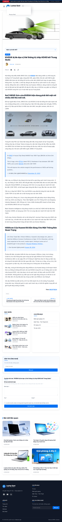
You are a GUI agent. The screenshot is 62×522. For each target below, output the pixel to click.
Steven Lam (18, 519)
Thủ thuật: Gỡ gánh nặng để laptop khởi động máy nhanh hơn (44, 440)
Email (33, 398)
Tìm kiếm (4, 506)
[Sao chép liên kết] (18, 69)
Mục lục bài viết (11, 49)
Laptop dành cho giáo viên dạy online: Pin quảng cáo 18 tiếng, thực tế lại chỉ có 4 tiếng (29, 1)
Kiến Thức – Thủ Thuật (40, 322)
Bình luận (6, 386)
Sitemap (4, 509)
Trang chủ (5, 504)
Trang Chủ (12, 14)
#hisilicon (35, 244)
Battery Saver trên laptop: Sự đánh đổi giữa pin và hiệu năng (20, 326)
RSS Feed (4, 511)
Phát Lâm (12, 64)
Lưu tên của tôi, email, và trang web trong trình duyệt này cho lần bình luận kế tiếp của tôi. (27, 403)
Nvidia (7, 293)
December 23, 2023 (34, 173)
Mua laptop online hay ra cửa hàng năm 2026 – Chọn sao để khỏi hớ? (20, 347)
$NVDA (21, 164)
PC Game (36, 325)
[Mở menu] (4, 6)
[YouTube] (7, 494)
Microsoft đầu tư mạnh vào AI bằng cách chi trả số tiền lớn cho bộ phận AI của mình (44, 301)
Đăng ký (31, 370)
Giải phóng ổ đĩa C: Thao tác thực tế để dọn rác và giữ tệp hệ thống (45, 468)
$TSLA (21, 161)
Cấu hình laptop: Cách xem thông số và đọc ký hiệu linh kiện (16, 440)
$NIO (10, 155)
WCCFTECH (53, 289)
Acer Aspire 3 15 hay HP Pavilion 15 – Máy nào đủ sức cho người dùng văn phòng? (20, 340)
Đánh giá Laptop (38, 319)
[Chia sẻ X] (14, 69)
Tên (5, 398)
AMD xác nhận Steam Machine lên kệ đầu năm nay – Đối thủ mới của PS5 (20, 319)
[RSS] (11, 494)
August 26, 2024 (30, 247)
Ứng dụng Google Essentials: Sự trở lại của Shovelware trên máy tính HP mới (17, 301)
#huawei (29, 244)
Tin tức (7, 54)
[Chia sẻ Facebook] (11, 69)
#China (40, 244)
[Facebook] (3, 494)
